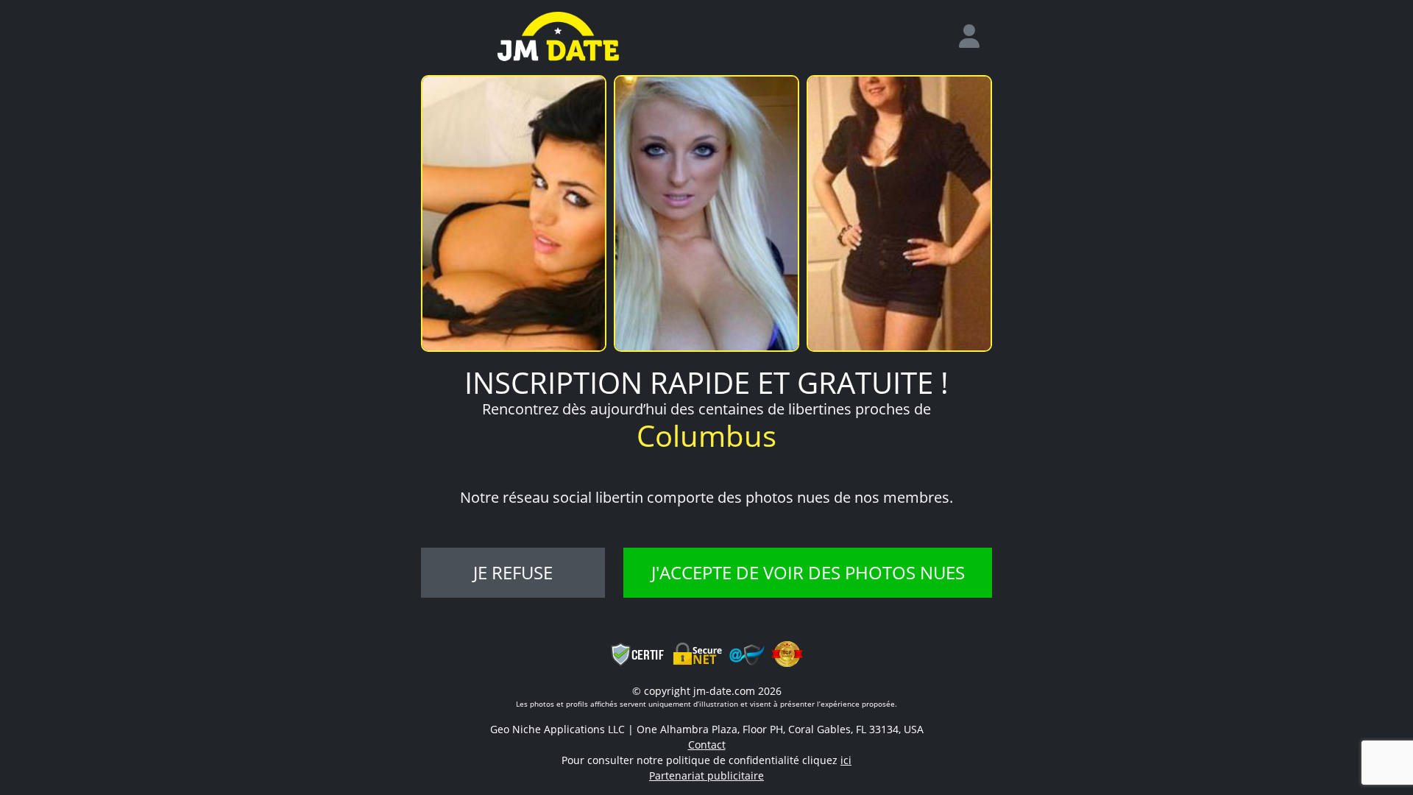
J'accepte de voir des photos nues (808, 572)
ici (845, 760)
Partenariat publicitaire (706, 775)
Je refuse (513, 572)
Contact (707, 745)
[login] (975, 36)
